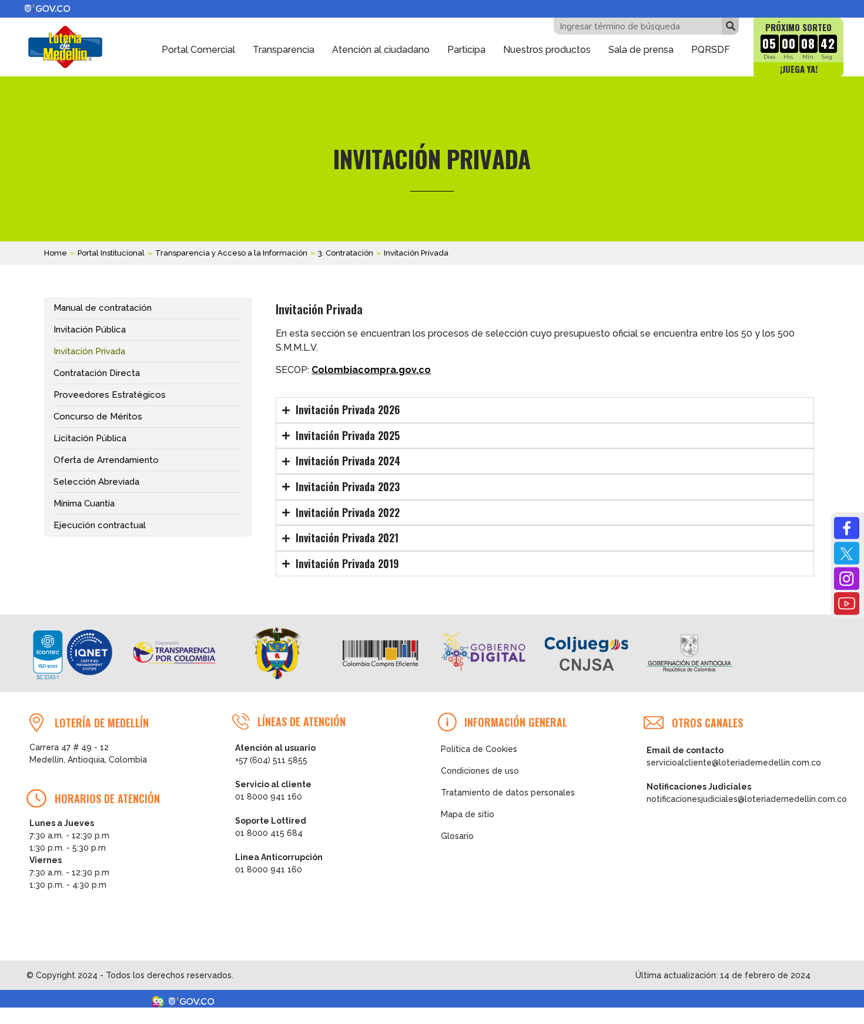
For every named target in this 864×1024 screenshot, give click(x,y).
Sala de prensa (641, 49)
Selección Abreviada (96, 481)
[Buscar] (730, 26)
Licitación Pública (89, 438)
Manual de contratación (102, 308)
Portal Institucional (111, 253)
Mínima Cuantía (84, 503)
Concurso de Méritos (97, 416)
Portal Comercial (198, 49)
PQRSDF (710, 49)
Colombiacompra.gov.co (371, 369)
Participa (466, 49)
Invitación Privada (89, 351)
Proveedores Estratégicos (109, 395)
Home (55, 253)
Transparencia (283, 49)
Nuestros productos (547, 49)
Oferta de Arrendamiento (106, 460)
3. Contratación (345, 253)
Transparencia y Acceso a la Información (231, 253)
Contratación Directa (96, 373)
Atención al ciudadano (381, 49)
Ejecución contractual (99, 525)
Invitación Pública (89, 329)
